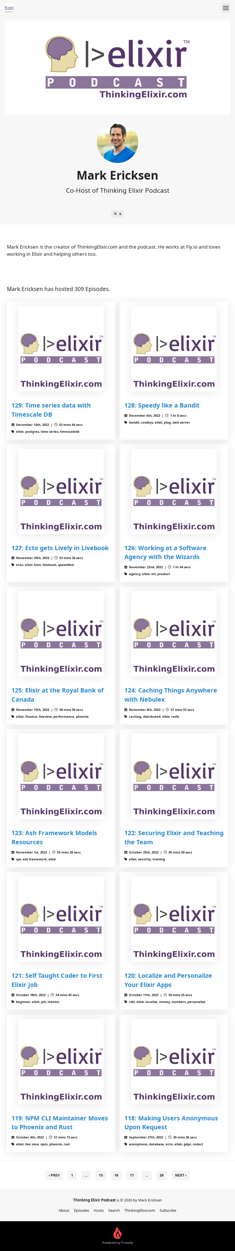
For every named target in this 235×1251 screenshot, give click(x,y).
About (64, 1210)
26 (162, 1175)
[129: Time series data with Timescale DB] (61, 349)
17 (132, 1175)
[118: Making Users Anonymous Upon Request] (174, 1061)
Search (114, 1210)
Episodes (81, 1210)
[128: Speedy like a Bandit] (174, 349)
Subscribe (168, 1210)
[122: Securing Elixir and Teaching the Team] (174, 776)
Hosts (99, 1210)
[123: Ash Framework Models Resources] (61, 776)
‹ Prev (54, 1175)
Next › (180, 1175)
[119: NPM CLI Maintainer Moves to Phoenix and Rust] (61, 1061)
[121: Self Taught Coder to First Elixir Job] (61, 919)
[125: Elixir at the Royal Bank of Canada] (61, 633)
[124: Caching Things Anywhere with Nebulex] (174, 633)
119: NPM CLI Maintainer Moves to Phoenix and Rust (59, 1122)
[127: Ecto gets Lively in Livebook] (61, 491)
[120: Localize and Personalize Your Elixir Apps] (174, 919)
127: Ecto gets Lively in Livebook (60, 548)
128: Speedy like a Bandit (161, 405)
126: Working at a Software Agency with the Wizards (165, 552)
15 (101, 1175)
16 (116, 1175)
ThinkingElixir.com (139, 1210)
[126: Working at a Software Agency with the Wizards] (174, 491)
